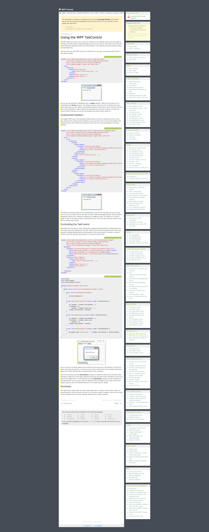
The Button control (135, 116)
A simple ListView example (137, 366)
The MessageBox (134, 235)
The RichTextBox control (136, 294)
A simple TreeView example (137, 396)
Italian (82, 416)
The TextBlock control (136, 106)
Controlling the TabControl (138, 30)
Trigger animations (135, 440)
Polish (110, 416)
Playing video (133, 451)
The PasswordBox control (137, 122)
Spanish (96, 418)
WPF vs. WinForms (134, 48)
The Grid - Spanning (135, 163)
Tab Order (132, 137)
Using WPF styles (134, 430)
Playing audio (133, 449)
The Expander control (135, 325)
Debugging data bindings (137, 209)
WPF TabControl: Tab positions (137, 34)
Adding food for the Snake (137, 498)
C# (92, 13)
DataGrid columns (134, 417)
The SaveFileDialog (135, 239)
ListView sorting (134, 379)
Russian (83, 418)
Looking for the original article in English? (80, 29)
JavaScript (109, 13)
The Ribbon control (135, 260)
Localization (98, 526)
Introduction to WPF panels (137, 148)
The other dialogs (134, 241)
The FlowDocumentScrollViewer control (137, 274)
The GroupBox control (136, 319)
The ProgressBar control (136, 311)
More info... (70, 27)
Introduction (133, 176)
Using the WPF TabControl (136, 26)
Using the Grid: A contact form (138, 167)
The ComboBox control (136, 353)
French (110, 415)
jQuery (116, 13)
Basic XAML (132, 70)
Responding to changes (136, 201)
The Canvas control (135, 150)
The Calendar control (135, 321)
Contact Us (87, 526)
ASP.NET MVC (71, 13)
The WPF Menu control (136, 252)
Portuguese (70, 418)
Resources (132, 93)
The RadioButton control (136, 120)
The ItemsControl (134, 349)
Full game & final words (136, 516)
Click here (92, 421)
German (69, 416)
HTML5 (102, 13)
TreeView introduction (136, 394)
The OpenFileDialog (135, 237)
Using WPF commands (136, 222)
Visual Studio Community (137, 57)
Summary (133, 32)
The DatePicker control (136, 323)
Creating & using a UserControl (138, 178)
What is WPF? (133, 46)
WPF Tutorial (67, 9)
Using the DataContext (136, 193)
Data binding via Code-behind (138, 195)
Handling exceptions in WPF (137, 95)
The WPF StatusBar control (137, 258)
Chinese (69, 415)
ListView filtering (134, 385)
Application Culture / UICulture (138, 97)
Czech (83, 415)
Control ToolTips (134, 133)
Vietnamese (111, 418)
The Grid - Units (134, 161)
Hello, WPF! (132, 59)
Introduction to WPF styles (137, 428)
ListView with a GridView (136, 371)
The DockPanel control (136, 156)
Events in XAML (134, 72)
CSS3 (96, 13)
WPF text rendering (135, 135)
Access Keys (133, 139)
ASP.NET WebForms (83, 13)
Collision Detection (135, 502)
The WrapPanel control (136, 152)
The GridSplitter (134, 165)
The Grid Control (134, 158)
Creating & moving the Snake (138, 492)
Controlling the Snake (135, 500)
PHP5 (121, 13)
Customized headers (136, 28)
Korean (96, 416)
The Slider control (134, 309)
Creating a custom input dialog (138, 243)
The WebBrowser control (136, 313)
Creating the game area (136, 490)
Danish (96, 415)
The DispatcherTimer (135, 471)
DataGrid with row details (137, 419)
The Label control (134, 112)
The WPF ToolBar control (136, 256)
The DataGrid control (135, 415)
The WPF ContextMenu (136, 254)
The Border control (135, 307)
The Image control (134, 124)
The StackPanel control (136, 154)
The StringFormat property (137, 207)
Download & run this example (113, 57)
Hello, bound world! (135, 191)
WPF (63, 13)
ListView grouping (134, 377)
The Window (133, 85)
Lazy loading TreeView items (138, 406)
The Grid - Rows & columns (137, 160)
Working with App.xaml (136, 87)
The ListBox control (135, 351)
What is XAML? (133, 68)
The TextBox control (135, 114)
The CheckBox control (136, 118)
